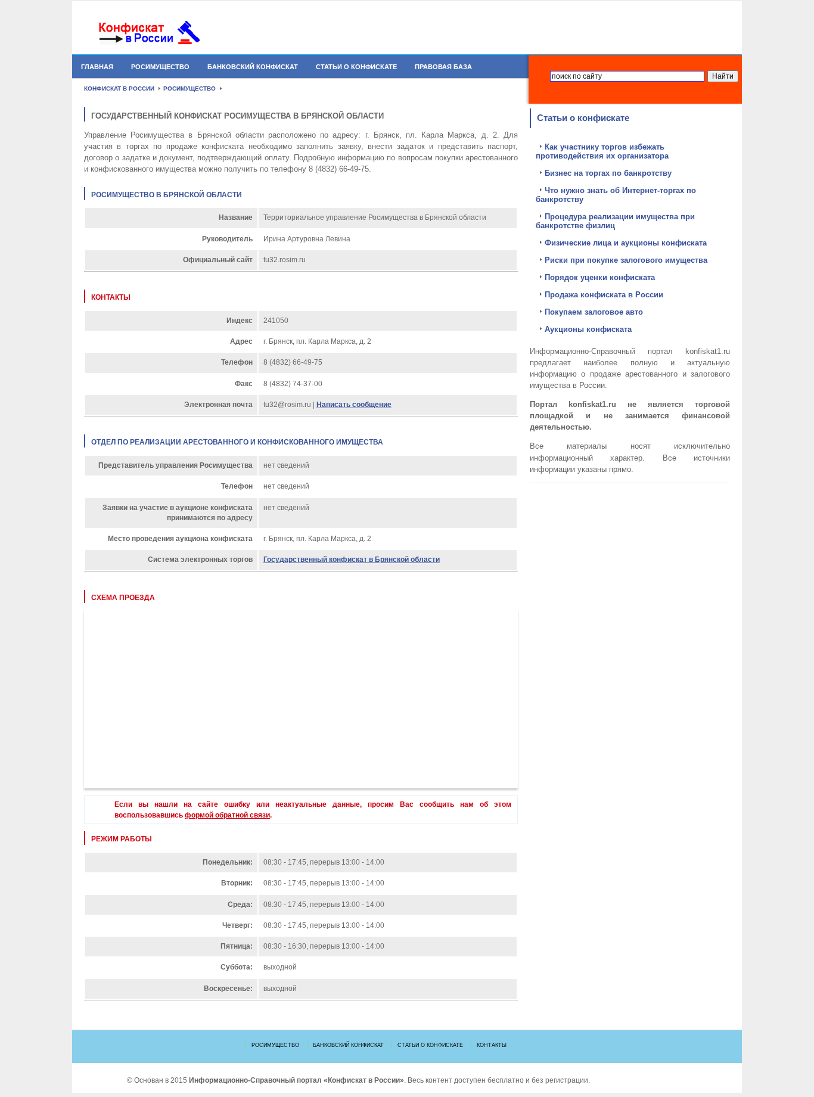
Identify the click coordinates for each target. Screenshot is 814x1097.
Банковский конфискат (252, 66)
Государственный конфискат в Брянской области (351, 559)
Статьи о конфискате (356, 66)
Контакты (492, 1045)
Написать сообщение (354, 404)
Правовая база (443, 66)
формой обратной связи (227, 815)
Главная (97, 66)
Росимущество (160, 66)
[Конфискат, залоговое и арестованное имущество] (170, 33)
